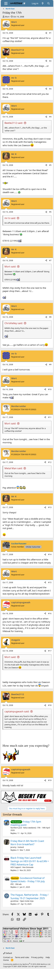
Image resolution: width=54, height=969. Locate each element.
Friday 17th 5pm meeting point (25, 823)
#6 (50, 212)
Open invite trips (27, 901)
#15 (49, 582)
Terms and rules (22, 957)
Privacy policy (37, 957)
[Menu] (5, 3)
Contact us (8, 957)
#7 (50, 260)
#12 (49, 462)
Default (8, 953)
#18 (49, 705)
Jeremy (13, 847)
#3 (50, 89)
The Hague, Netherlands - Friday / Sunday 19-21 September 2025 (29, 896)
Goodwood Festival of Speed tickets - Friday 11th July (27, 879)
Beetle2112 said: (13, 123)
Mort (7, 16)
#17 (49, 651)
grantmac (14, 901)
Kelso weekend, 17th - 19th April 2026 (30, 829)
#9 (50, 364)
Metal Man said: (13, 468)
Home (6, 960)
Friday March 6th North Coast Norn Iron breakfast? (27, 842)
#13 (49, 507)
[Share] (46, 33)
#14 (49, 554)
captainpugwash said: (16, 711)
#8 (50, 317)
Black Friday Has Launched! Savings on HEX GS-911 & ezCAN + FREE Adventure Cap (29, 861)
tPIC (12, 884)
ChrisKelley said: (13, 323)
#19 (49, 780)
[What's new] (43, 3)
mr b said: (10, 218)
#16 (49, 613)
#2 (50, 61)
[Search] (48, 3)
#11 (49, 417)
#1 (50, 33)
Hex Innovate (27, 867)
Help (48, 957)
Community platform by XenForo (27, 964)
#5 (50, 165)
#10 (49, 389)
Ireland (21, 847)
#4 (50, 116)
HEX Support (15, 867)
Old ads (18, 884)
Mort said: (10, 266)
